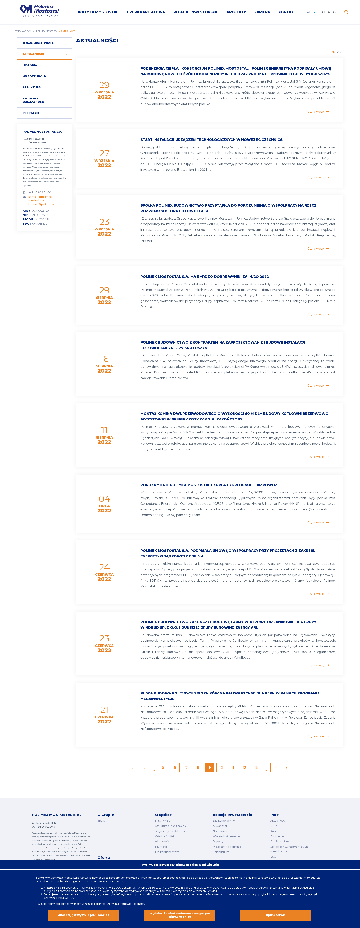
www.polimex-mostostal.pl (62, 877)
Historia (30, 65)
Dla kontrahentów (166, 852)
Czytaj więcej (316, 111)
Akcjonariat (220, 826)
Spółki (101, 820)
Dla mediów (278, 836)
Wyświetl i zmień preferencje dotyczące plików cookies (179, 915)
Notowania (220, 831)
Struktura (32, 87)
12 (246, 768)
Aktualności (33, 54)
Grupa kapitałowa (146, 12)
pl (311, 12)
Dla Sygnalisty (279, 841)
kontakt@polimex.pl (41, 204)
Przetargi (31, 113)
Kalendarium (221, 852)
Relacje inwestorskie (195, 12)
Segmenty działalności (34, 100)
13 (258, 768)
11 (235, 768)
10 (223, 768)
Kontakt (287, 12)
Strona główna (24, 31)
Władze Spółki (35, 76)
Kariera (262, 12)
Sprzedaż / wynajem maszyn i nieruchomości (289, 849)
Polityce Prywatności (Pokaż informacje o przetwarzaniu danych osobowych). (42, 174)
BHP (273, 826)
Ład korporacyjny (224, 820)
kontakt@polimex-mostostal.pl (40, 198)
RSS (340, 52)
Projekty (236, 12)
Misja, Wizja (162, 820)
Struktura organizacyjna (170, 826)
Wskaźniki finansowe (226, 836)
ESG (273, 856)
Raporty (218, 841)
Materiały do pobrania (227, 846)
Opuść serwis (276, 915)
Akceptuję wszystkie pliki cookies (83, 915)
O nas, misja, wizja (38, 43)
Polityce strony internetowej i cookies (118, 903)
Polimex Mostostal (98, 12)
